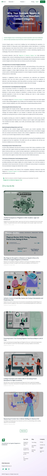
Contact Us (42, 444)
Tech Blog (34, 442)
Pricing (41, 442)
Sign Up (42, 1)
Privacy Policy (41, 448)
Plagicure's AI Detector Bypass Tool (12, 180)
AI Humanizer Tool (25, 459)
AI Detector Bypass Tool (26, 449)
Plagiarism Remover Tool (25, 444)
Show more (23, 430)
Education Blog (34, 446)
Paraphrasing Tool (26, 453)
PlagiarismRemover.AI (7, 466)
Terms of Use (42, 451)
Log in (37, 1)
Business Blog (34, 450)
